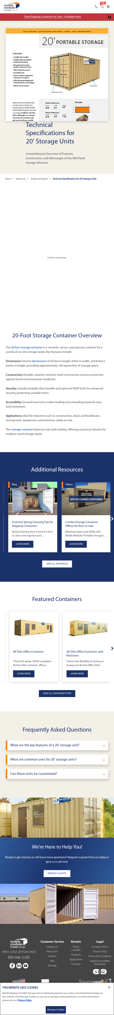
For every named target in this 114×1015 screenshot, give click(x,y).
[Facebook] (12, 966)
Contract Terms (100, 947)
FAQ (52, 961)
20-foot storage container (27, 347)
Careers (52, 956)
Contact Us (52, 947)
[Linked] (19, 966)
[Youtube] (25, 966)
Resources (52, 951)
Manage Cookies (55, 1010)
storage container (22, 429)
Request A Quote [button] (57, 873)
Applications (76, 959)
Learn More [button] (20, 544)
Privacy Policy (100, 951)
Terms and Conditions (99, 956)
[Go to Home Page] (11, 6)
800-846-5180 (19, 958)
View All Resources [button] (57, 564)
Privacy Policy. (25, 1000)
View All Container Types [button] (57, 693)
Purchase (76, 964)
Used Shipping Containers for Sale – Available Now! (52, 17)
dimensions (39, 361)
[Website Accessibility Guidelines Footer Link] (100, 971)
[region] (57, 999)
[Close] (109, 987)
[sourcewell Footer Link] (95, 981)
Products (76, 955)
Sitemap (52, 965)
